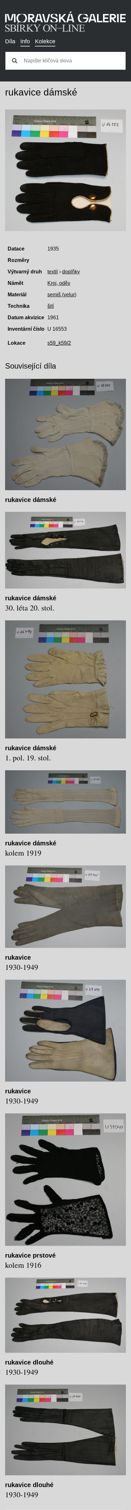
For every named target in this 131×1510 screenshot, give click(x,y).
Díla (10, 41)
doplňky (71, 271)
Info (25, 41)
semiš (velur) (61, 294)
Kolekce (45, 41)
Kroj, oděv (58, 283)
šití (50, 306)
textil (52, 271)
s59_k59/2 (59, 343)
